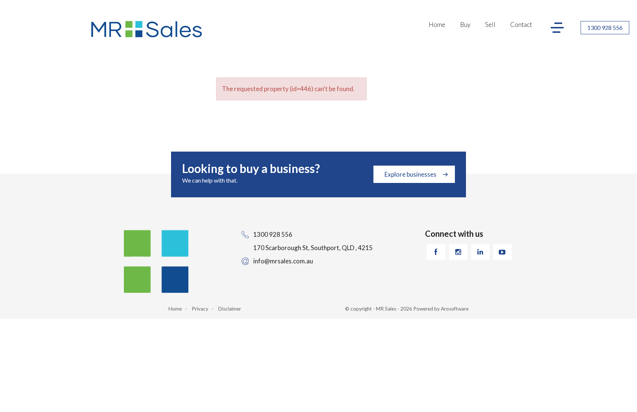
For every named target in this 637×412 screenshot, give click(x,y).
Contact (521, 24)
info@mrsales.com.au (283, 261)
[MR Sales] (148, 29)
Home (437, 24)
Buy (465, 24)
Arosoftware (455, 309)
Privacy (200, 309)
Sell (490, 24)
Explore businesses (410, 174)
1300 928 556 (605, 27)
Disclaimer (229, 309)
